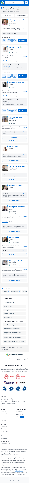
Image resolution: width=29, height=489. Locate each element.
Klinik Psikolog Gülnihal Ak (16, 185)
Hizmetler (3, 418)
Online (13, 358)
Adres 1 (5, 60)
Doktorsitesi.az (5, 446)
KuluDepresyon (8, 317)
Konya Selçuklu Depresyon (11, 325)
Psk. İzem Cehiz (13, 146)
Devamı (25, 28)
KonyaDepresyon (9, 302)
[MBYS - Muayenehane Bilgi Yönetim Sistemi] (9, 376)
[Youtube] (18, 480)
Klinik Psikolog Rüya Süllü (16, 82)
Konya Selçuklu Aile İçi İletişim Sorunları (14, 341)
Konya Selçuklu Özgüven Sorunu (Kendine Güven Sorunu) (12, 333)
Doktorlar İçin (19, 411)
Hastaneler (4, 420)
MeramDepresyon (8, 306)
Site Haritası (4, 438)
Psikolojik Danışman (14, 168)
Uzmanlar (3, 411)
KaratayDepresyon (9, 310)
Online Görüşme (14, 61)
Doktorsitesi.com (5, 443)
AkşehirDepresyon (9, 313)
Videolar (3, 358)
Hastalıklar (3, 416)
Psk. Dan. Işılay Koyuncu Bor (17, 166)
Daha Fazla (22, 40)
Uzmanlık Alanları (5, 413)
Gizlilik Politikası (5, 431)
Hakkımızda (4, 426)
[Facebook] (10, 480)
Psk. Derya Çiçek (14, 47)
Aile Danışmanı (12, 21)
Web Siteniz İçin (19, 414)
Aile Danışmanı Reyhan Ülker (17, 20)
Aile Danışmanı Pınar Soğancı (17, 261)
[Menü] (26, 2)
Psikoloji (11, 49)
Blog (8, 358)
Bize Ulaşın (3, 429)
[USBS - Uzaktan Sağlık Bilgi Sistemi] (20, 376)
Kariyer (19, 417)
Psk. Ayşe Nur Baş (14, 237)
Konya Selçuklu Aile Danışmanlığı (12, 337)
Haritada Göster (6, 66)
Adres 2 (10, 221)
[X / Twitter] (13, 480)
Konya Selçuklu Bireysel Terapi (11, 328)
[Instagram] (15, 480)
